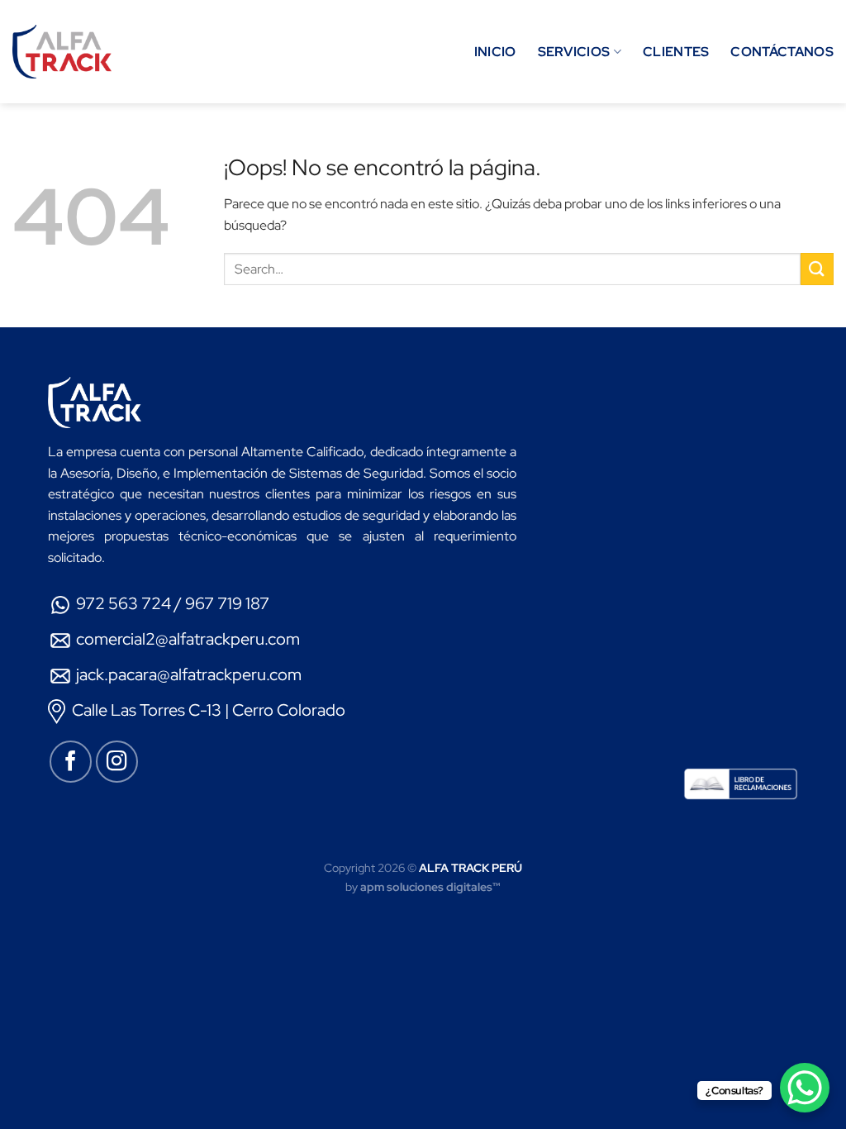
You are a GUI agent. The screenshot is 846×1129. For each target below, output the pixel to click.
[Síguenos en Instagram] (117, 762)
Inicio (495, 51)
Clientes (676, 51)
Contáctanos (782, 51)
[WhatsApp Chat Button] (804, 1087)
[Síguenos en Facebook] (71, 762)
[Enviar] (817, 269)
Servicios (574, 51)
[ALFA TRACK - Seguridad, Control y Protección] (62, 52)
